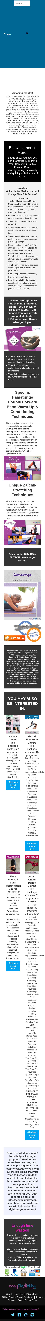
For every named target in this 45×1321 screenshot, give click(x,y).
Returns (39, 1297)
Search (9, 1294)
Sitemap (11, 1300)
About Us (19, 1294)
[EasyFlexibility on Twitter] (13, 1316)
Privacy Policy (32, 1294)
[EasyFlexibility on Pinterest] (26, 1316)
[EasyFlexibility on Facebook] (19, 1316)
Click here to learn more (13, 785)
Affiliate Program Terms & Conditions (17, 1297)
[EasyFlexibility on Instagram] (32, 1316)
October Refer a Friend (27, 1300)
